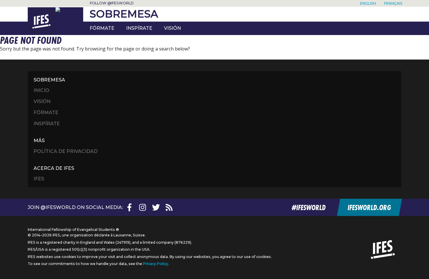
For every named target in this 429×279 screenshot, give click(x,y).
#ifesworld (309, 207)
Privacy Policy (155, 263)
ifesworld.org (369, 207)
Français (393, 3)
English (368, 3)
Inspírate (47, 123)
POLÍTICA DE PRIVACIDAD (65, 151)
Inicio (41, 90)
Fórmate (102, 28)
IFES (39, 179)
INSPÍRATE (139, 28)
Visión (172, 28)
